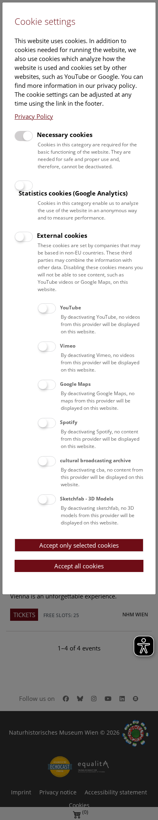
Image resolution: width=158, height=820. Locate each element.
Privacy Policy (34, 116)
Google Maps (75, 384)
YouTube (70, 307)
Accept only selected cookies (79, 545)
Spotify (68, 422)
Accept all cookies (79, 566)
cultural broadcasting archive (95, 460)
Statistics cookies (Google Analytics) (73, 193)
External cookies (62, 235)
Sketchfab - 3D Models (86, 498)
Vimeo (67, 345)
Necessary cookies (64, 135)
